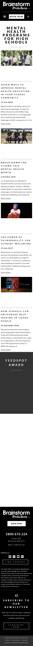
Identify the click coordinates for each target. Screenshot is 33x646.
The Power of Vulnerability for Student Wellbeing (16, 240)
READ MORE (6, 124)
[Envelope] (18, 556)
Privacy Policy (15, 640)
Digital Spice (24, 642)
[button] (28, 16)
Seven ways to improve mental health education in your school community (15, 91)
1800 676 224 (16, 534)
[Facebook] (10, 556)
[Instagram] (14, 556)
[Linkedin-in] (22, 556)
